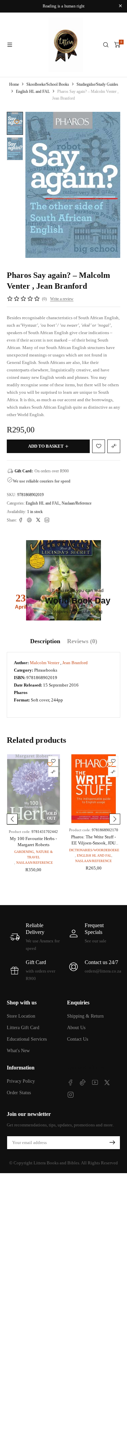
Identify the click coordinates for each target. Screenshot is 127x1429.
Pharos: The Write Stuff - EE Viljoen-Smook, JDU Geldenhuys (93, 843)
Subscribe (112, 1142)
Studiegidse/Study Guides (97, 84)
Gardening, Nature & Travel (33, 854)
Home (14, 84)
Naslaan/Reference (76, 503)
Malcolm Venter (45, 662)
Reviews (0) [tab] (82, 641)
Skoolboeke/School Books (47, 84)
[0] (117, 45)
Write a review (61, 299)
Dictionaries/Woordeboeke (94, 850)
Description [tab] (45, 641)
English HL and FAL (33, 91)
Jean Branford (75, 662)
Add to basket (46, 446)
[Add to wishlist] (16, 121)
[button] (12, 819)
